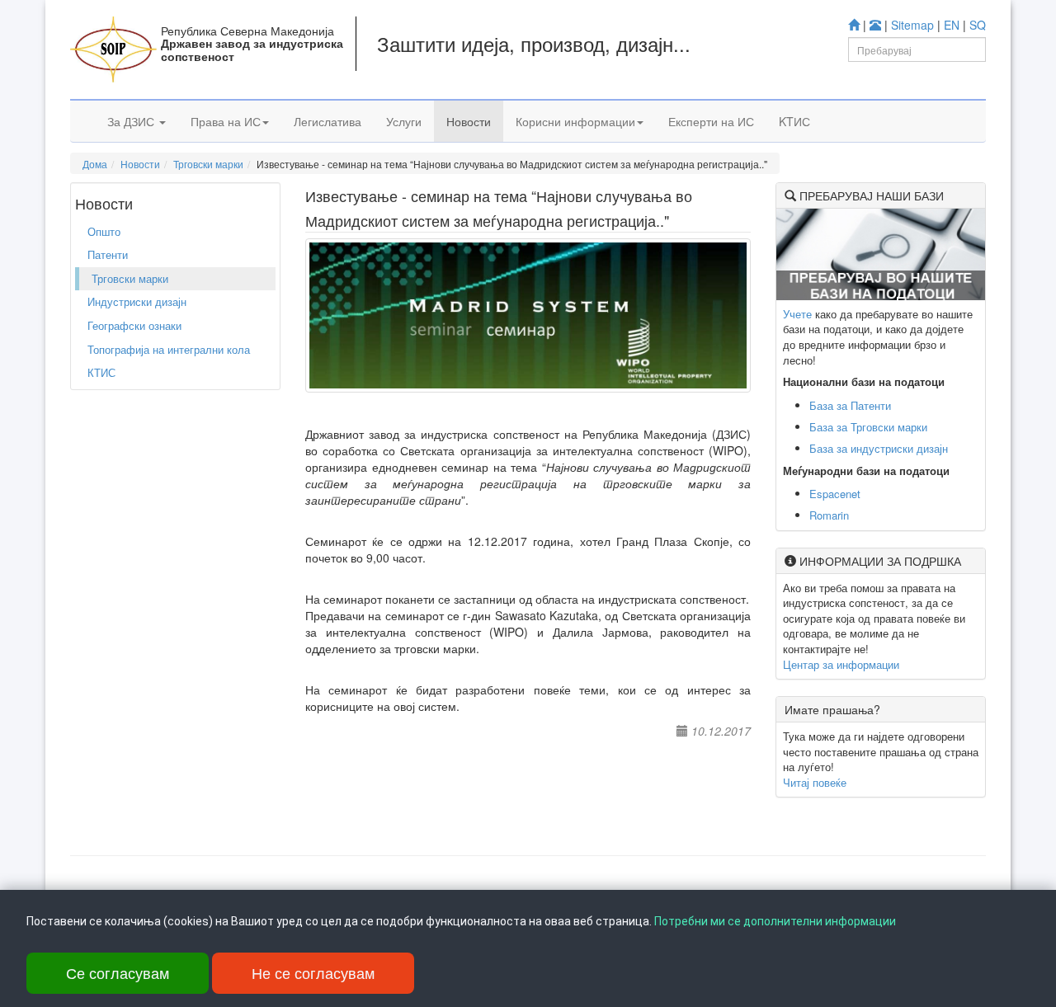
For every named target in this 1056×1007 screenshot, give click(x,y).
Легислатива (327, 121)
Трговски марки (208, 164)
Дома (94, 164)
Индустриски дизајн (136, 301)
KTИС (794, 121)
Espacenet (834, 493)
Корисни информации (575, 121)
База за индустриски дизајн (878, 448)
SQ (977, 24)
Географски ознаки (134, 325)
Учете (797, 314)
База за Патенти (850, 405)
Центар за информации (841, 664)
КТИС (101, 372)
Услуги (404, 121)
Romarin (829, 515)
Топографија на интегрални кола (168, 349)
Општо (103, 231)
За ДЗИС (132, 121)
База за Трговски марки (868, 427)
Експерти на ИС (711, 121)
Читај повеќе (814, 782)
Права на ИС (226, 121)
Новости (468, 121)
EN (951, 24)
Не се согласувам (313, 972)
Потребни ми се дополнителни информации (775, 921)
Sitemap (912, 24)
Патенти (107, 254)
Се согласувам (117, 972)
